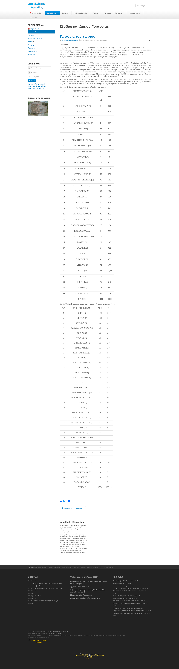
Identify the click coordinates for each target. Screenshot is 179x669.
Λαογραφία (107, 13)
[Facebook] (61, 501)
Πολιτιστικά (119, 13)
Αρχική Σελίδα (42, 567)
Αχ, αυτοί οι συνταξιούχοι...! (80, 587)
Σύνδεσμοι (33, 17)
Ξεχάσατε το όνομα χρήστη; (37, 86)
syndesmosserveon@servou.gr (59, 631)
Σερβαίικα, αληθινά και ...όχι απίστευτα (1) (85, 598)
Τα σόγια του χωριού (77, 36)
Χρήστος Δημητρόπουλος (55, 633)
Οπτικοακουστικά (134, 13)
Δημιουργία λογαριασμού (36, 84)
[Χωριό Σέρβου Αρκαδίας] (38, 5)
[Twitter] (64, 501)
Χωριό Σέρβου (51, 13)
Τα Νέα (95, 13)
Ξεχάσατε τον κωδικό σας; (36, 88)
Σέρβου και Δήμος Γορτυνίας (70, 567)
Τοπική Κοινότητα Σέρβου (89, 567)
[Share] (68, 501)
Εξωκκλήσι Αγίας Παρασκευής (81, 595)
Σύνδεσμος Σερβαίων (81, 13)
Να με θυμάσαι (34, 77)
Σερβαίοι (65, 13)
